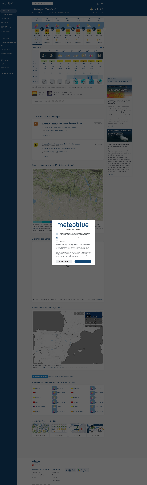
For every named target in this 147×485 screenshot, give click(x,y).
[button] (73, 241)
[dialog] (73, 242)
